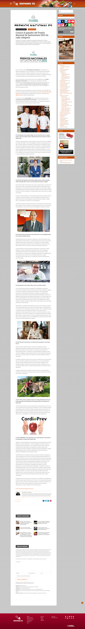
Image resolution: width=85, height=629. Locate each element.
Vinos (62, 79)
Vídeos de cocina (62, 126)
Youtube (72, 21)
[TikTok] (69, 618)
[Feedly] (71, 618)
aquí (45, 593)
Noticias (28, 616)
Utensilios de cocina (63, 124)
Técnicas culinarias (63, 118)
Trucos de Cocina (62, 121)
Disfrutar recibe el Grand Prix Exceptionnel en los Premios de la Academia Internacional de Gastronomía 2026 (26, 523)
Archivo (42, 617)
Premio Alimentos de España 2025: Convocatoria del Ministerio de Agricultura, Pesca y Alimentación (44, 533)
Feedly (69, 24)
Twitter (62, 21)
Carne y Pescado (64, 98)
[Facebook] (66, 616)
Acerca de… (42, 616)
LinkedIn (66, 21)
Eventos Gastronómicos (63, 80)
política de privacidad (26, 575)
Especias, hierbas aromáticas (66, 101)
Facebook (59, 21)
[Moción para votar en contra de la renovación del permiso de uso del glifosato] (53, 13)
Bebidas (61, 65)
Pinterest (69, 21)
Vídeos (61, 125)
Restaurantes (62, 115)
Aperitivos (63, 96)
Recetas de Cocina (63, 95)
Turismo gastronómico (63, 123)
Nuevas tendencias (63, 91)
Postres (63, 106)
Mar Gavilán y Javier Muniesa (21, 29)
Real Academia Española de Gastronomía (26, 488)
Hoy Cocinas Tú (62, 84)
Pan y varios (63, 103)
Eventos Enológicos (65, 76)
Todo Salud (62, 119)
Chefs (61, 68)
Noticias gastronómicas (32, 29)
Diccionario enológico (65, 74)
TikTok (66, 24)
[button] (11, 3)
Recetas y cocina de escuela (64, 113)
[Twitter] (68, 616)
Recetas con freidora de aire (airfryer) (66, 93)
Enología (61, 71)
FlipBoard (62, 24)
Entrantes (63, 100)
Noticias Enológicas (65, 78)
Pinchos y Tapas (64, 104)
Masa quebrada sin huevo (67, 162)
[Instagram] (66, 618)
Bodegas (63, 73)
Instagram (59, 24)
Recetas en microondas (65, 110)
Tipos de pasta (64, 88)
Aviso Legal (53, 616)
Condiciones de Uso (54, 617)
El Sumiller (63, 75)
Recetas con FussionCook (66, 108)
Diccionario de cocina (63, 69)
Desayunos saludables (65, 99)
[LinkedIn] (69, 616)
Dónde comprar (62, 70)
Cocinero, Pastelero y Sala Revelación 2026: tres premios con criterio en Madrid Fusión (44, 528)
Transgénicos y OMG (63, 120)
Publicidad (42, 620)
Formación (61, 81)
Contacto (42, 619)
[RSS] (73, 618)
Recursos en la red (63, 114)
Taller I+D (61, 116)
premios (17, 488)
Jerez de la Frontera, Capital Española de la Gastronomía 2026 (25, 528)
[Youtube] (73, 616)
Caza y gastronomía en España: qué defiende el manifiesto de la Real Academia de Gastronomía (44, 522)
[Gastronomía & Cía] (24, 3)
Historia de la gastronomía (64, 83)
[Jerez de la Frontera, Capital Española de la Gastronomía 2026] (18, 528)
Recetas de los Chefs (63, 111)
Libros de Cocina (62, 85)
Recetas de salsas (64, 109)
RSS (72, 24)
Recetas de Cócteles (65, 66)
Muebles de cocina (63, 89)
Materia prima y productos (64, 86)
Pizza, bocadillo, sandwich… (66, 105)
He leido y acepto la (23, 575)
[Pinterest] (71, 616)
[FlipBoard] (68, 618)
